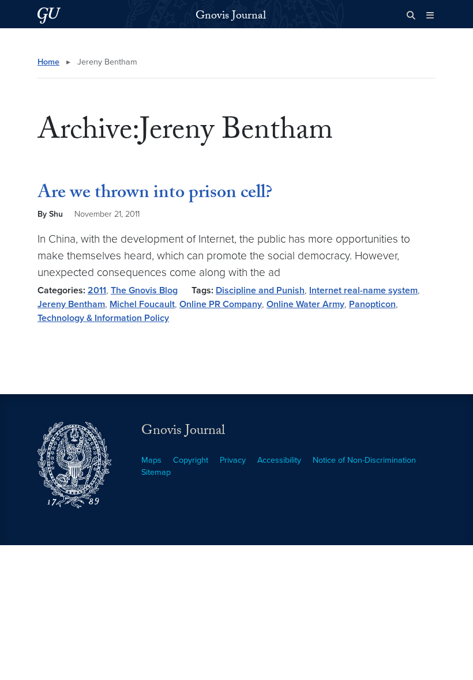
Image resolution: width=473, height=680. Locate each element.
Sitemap (156, 472)
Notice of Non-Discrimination (364, 460)
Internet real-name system (363, 290)
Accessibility (279, 460)
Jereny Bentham (71, 304)
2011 (97, 290)
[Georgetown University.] (49, 15)
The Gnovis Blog (144, 290)
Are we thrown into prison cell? (154, 194)
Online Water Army (305, 304)
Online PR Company (220, 304)
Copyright (190, 460)
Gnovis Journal (231, 17)
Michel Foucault (142, 304)
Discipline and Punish (260, 290)
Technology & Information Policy (103, 318)
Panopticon (372, 304)
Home (48, 62)
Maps (151, 460)
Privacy (233, 460)
